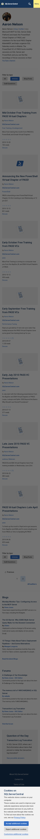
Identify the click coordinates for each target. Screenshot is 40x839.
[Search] (29, 4)
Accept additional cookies (16, 823)
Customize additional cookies (16, 834)
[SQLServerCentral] (2, 4)
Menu (37, 4)
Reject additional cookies (16, 829)
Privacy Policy (19, 817)
